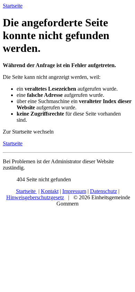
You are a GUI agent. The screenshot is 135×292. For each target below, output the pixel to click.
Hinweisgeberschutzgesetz (35, 197)
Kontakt (49, 191)
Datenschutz (103, 191)
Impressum (74, 191)
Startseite (12, 143)
